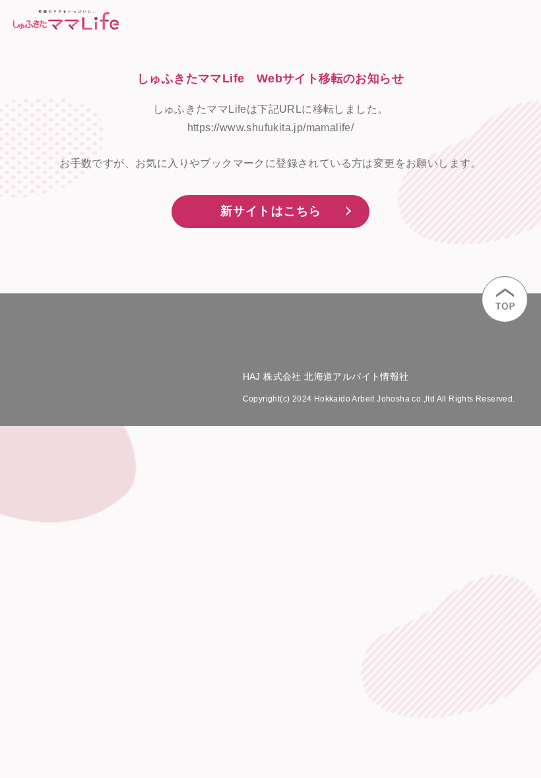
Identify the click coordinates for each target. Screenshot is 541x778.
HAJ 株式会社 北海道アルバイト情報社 (326, 376)
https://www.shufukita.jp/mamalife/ (270, 127)
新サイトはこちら (271, 211)
